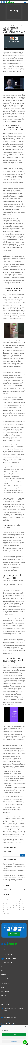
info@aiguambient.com (10, 1017)
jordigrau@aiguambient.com (11, 1019)
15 (19, 905)
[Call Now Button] (25, 1042)
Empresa (3, 974)
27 (13, 909)
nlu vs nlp (13, 13)
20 (13, 907)
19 (10, 907)
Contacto (3, 970)
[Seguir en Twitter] (6, 1023)
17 (3, 907)
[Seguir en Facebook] (2, 1023)
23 (23, 907)
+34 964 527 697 (10, 958)
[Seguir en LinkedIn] (13, 1023)
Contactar (14, 933)
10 (3, 905)
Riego (2, 987)
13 (13, 905)
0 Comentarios (20, 13)
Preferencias (14, 1041)
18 (7, 907)
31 (3, 911)
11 (6, 905)
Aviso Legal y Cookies (6, 978)
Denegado (14, 1037)
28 (16, 909)
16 (22, 905)
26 (10, 909)
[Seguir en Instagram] (9, 1023)
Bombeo (3, 995)
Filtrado (3, 999)
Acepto (14, 1034)
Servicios (3, 966)
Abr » (7, 913)
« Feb (4, 913)
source (4, 586)
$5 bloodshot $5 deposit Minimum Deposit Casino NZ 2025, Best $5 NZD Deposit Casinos (13, 872)
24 (3, 909)
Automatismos (5, 991)
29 (19, 909)
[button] (25, 1026)
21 (16, 907)
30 (23, 909)
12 (10, 905)
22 (19, 907)
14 (16, 905)
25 (7, 909)
